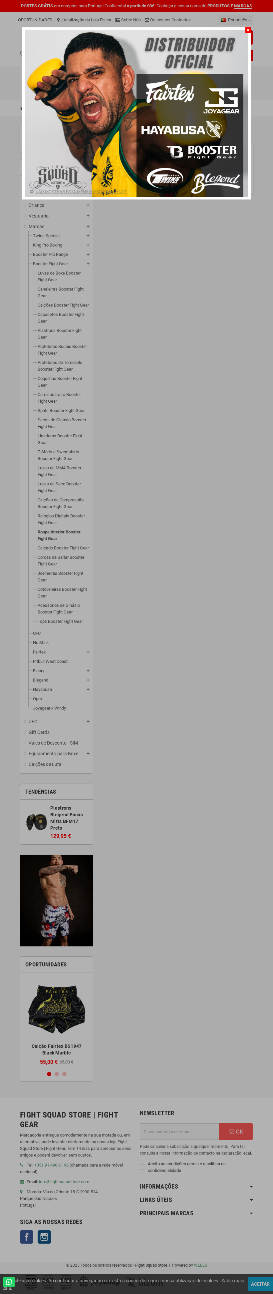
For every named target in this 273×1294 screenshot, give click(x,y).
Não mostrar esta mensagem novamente (81, 191)
